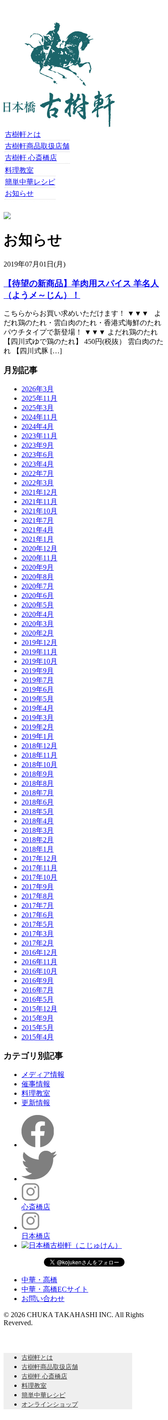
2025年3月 (38, 407)
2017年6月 (38, 915)
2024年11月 (39, 417)
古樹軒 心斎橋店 (31, 157)
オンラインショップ (50, 1404)
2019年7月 (38, 680)
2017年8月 (38, 896)
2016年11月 (39, 962)
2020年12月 (39, 548)
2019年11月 (39, 652)
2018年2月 (38, 840)
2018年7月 (38, 793)
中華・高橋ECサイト (55, 1289)
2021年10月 (39, 511)
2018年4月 (38, 821)
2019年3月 (38, 717)
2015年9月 (38, 1018)
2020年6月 (38, 595)
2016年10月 (39, 971)
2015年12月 (39, 1009)
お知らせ (19, 193)
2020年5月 (38, 605)
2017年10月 (39, 877)
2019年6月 (38, 689)
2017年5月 (38, 924)
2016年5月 (38, 999)
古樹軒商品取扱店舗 (37, 146)
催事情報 (36, 1084)
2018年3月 (38, 830)
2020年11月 (39, 558)
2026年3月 (38, 389)
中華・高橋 (39, 1280)
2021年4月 (38, 530)
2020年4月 (38, 614)
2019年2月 (38, 727)
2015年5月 (38, 1027)
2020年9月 (38, 567)
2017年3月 (38, 933)
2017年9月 (38, 886)
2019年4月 (38, 708)
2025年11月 (39, 398)
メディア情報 (43, 1074)
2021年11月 (39, 501)
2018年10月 (39, 764)
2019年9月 (38, 670)
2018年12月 (39, 746)
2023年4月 (38, 464)
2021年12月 (39, 492)
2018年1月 (38, 849)
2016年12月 (39, 952)
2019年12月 (39, 642)
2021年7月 (38, 520)
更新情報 (36, 1102)
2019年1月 (38, 736)
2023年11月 (39, 436)
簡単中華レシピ (30, 182)
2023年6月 (38, 454)
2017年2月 (38, 943)
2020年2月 (38, 633)
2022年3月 (38, 483)
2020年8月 (38, 577)
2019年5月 (38, 699)
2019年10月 (39, 661)
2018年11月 (39, 755)
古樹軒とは (23, 134)
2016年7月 (38, 990)
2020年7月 (38, 586)
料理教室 (19, 170)
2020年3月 (38, 623)
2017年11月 (39, 868)
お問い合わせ (43, 1298)
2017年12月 (39, 858)
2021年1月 (38, 539)
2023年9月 (38, 445)
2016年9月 (38, 980)
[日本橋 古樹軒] (59, 124)
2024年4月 (38, 426)
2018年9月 (38, 774)
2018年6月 (38, 802)
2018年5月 (38, 811)
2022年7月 (38, 473)
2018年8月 (38, 783)
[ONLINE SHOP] (7, 216)
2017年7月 (38, 905)
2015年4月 (38, 1037)
